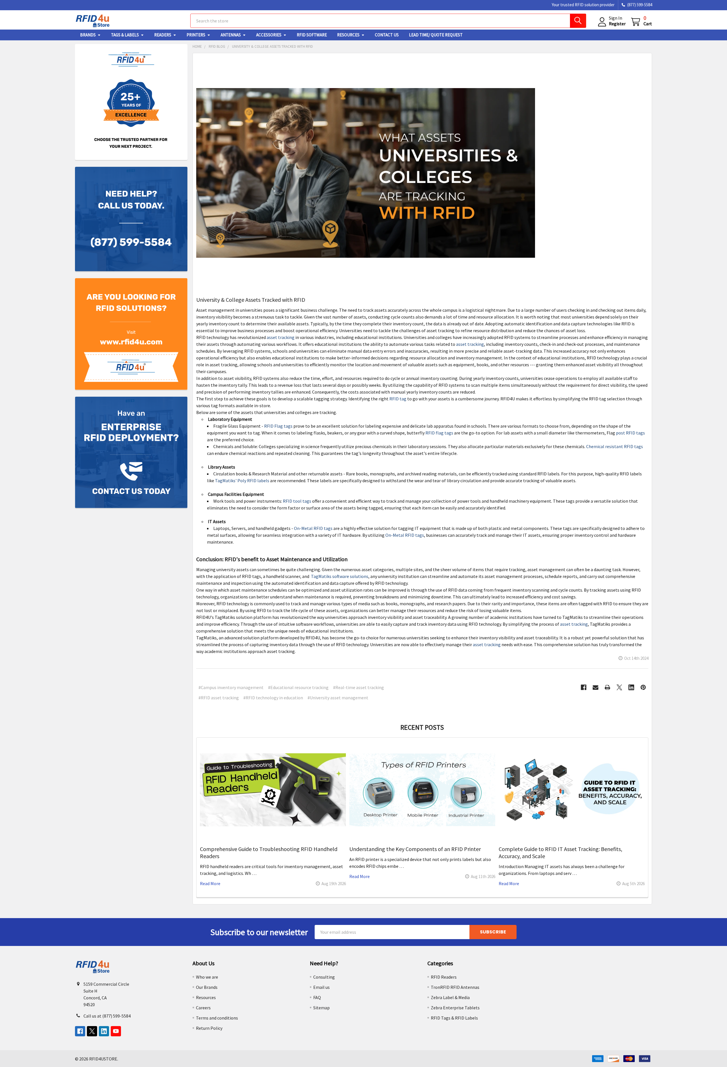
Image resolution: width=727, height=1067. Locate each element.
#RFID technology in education (273, 697)
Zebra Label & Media (450, 997)
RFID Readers (444, 977)
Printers (196, 35)
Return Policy (209, 1028)
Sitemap (321, 1007)
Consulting (324, 977)
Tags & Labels (125, 35)
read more (210, 883)
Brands (88, 35)
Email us (321, 987)
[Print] (607, 687)
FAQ (317, 997)
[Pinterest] (643, 687)
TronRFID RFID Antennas (455, 987)
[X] (619, 687)
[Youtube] (116, 1031)
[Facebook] (583, 687)
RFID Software (312, 35)
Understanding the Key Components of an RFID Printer (415, 848)
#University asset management (338, 697)
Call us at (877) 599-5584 (107, 1016)
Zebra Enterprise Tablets (455, 1007)
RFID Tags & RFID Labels (454, 1018)
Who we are (207, 977)
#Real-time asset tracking (358, 687)
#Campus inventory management (231, 687)
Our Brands (207, 987)
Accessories (268, 35)
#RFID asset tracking (219, 697)
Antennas (231, 35)
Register (617, 23)
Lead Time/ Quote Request (436, 35)
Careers (203, 1007)
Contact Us (387, 35)
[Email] (595, 687)
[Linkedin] (631, 687)
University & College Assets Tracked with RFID (250, 299)
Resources (348, 35)
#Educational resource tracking (298, 687)
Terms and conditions (217, 1018)
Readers (162, 35)
